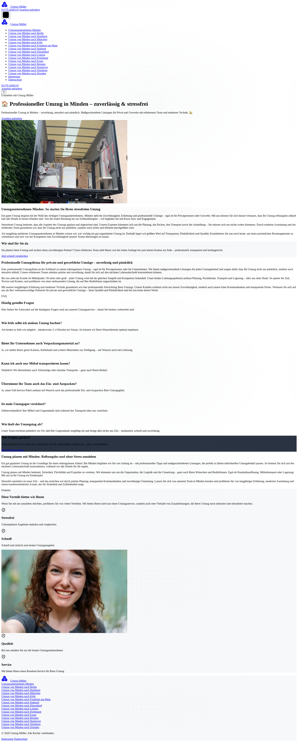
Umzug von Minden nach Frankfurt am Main (32, 45)
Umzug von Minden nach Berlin (26, 33)
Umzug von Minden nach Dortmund (28, 57)
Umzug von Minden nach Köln (25, 42)
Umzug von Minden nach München (27, 39)
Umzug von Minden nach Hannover (28, 67)
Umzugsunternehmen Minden (24, 30)
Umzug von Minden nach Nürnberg (27, 70)
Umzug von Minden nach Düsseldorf (28, 51)
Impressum (14, 76)
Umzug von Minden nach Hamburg (27, 36)
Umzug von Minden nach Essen (25, 61)
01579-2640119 (10, 9)
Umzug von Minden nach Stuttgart (27, 48)
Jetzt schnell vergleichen (14, 256)
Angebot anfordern (29, 9)
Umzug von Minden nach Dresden (27, 73)
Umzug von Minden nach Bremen (27, 64)
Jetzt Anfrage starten (12, 450)
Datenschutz (15, 79)
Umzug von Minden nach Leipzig (26, 54)
